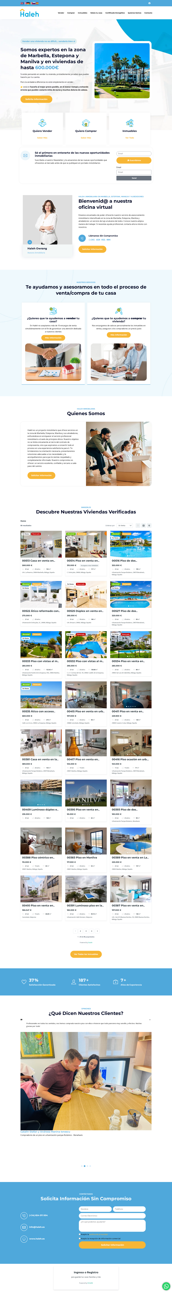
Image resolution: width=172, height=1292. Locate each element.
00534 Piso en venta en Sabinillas (127, 663)
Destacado (81, 534)
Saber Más (42, 138)
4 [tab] (44, 555)
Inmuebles (82, 13)
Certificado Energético (115, 13)
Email (118, 167)
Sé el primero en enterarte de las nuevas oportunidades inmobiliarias (72, 154)
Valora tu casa (96, 13)
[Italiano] (31, 3)
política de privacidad (98, 1234)
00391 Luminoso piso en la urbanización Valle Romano (85, 907)
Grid (138, 525)
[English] (22, 3)
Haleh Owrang (37, 248)
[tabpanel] (41, 544)
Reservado (36, 534)
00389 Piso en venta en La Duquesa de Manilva (129, 859)
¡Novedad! (70, 534)
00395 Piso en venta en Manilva (82, 811)
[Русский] (34, 3)
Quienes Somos (134, 13)
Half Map (149, 525)
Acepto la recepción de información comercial (100, 1238)
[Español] (37, 3)
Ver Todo (129, 138)
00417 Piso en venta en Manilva (82, 761)
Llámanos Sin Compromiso (103, 236)
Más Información (53, 338)
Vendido (70, 684)
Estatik (90, 943)
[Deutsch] (28, 3)
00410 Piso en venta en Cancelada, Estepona (37, 907)
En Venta (26, 534)
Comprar (71, 13)
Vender (61, 13)
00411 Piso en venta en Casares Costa (127, 713)
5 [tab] (90, 555)
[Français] (25, 3)
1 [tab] (81, 555)
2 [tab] (40, 555)
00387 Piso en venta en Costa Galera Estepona (127, 907)
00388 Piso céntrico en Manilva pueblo (37, 859)
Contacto (148, 13)
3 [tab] (42, 555)
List (143, 525)
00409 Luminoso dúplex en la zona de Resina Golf (40, 811)
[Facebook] (150, 3)
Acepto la (94, 1234)
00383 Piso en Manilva (82, 857)
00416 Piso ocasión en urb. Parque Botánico (129, 761)
